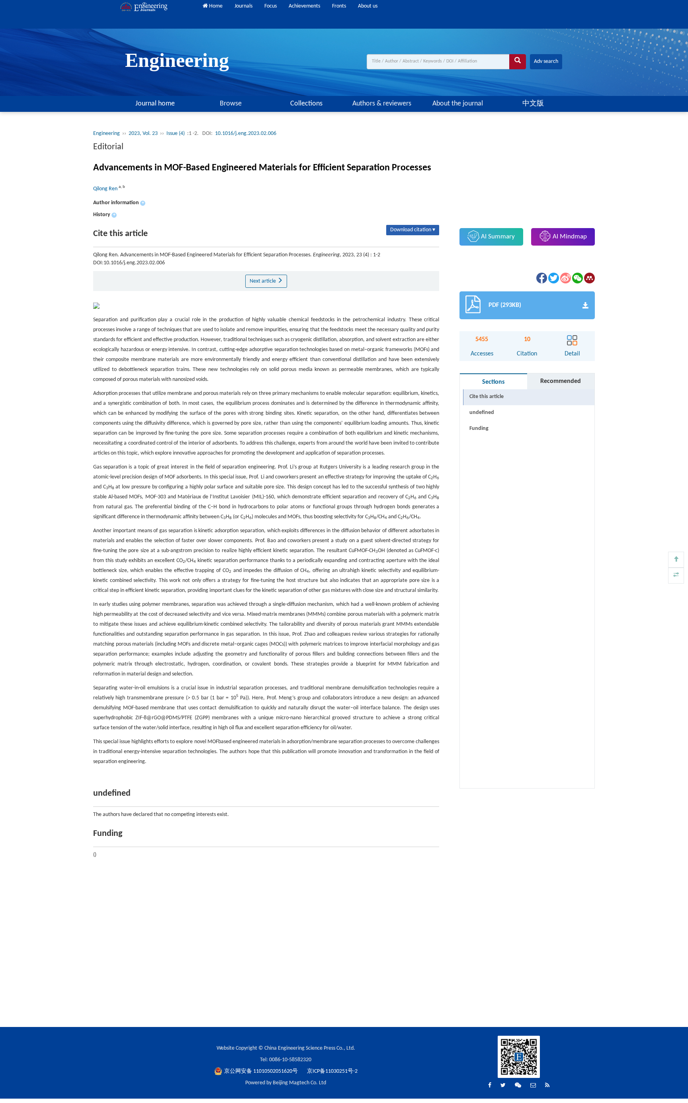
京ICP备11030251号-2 (332, 1071)
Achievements (304, 6)
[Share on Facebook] (541, 278)
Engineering (106, 134)
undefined (481, 413)
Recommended (560, 381)
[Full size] (676, 576)
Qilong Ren (106, 189)
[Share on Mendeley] (589, 278)
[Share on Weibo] (565, 278)
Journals (243, 6)
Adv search (546, 61)
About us (367, 6)
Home (215, 6)
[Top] (676, 560)
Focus (270, 6)
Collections (306, 103)
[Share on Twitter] (553, 278)
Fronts (339, 6)
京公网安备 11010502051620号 (261, 1071)
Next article (263, 281)
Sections (493, 382)
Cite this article (486, 397)
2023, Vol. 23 (143, 134)
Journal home (155, 103)
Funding (479, 428)
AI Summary (497, 236)
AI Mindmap (569, 236)
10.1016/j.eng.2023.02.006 (245, 134)
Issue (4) (176, 134)
